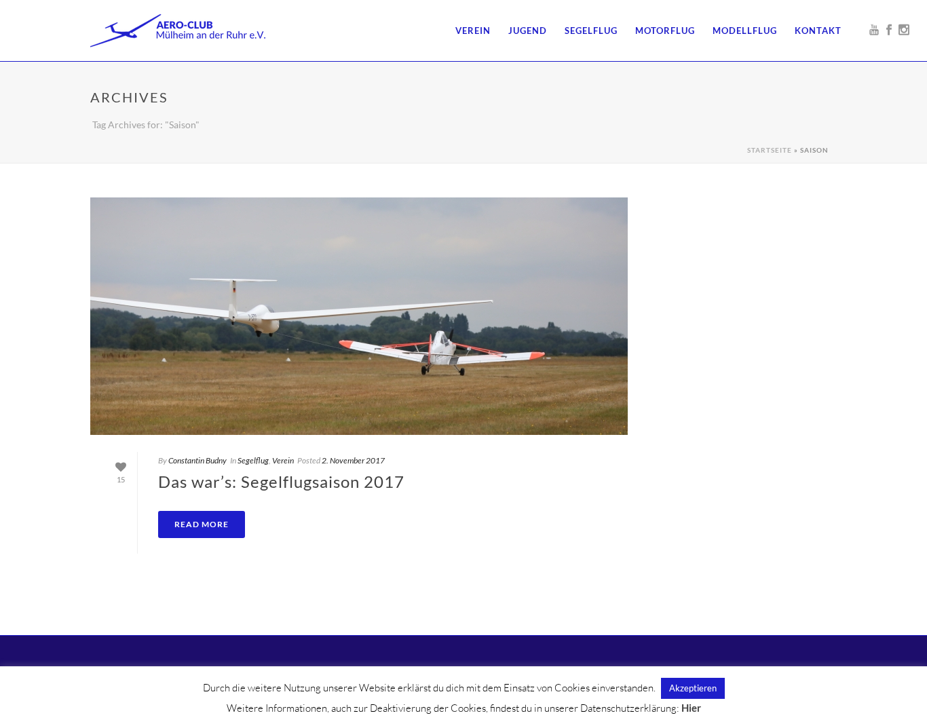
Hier (691, 708)
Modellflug (745, 30)
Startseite (769, 150)
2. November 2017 (353, 460)
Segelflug (591, 30)
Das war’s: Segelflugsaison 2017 (281, 481)
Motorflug (665, 30)
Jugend (527, 30)
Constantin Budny (197, 460)
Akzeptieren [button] (693, 688)
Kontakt (818, 30)
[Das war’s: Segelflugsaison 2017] (359, 316)
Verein (473, 30)
